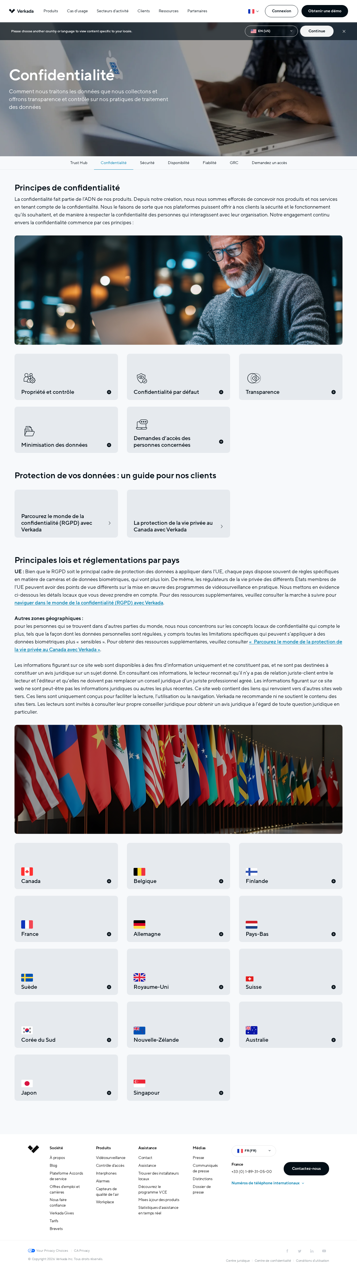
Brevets (56, 1228)
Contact (145, 1157)
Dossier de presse (202, 1189)
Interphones (106, 1173)
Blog (53, 1165)
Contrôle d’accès (110, 1165)
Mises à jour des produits (158, 1199)
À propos (57, 1157)
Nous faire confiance (58, 1202)
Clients (144, 11)
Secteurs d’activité (113, 11)
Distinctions (203, 1179)
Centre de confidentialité (273, 1260)
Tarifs (54, 1221)
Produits (51, 11)
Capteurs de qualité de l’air (107, 1191)
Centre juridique (238, 1260)
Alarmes (103, 1181)
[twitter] (300, 1251)
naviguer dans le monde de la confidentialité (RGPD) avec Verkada (89, 602)
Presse (198, 1157)
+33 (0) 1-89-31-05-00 (251, 1171)
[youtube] (324, 1251)
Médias (199, 1148)
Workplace (105, 1202)
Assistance (147, 1148)
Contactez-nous (306, 1168)
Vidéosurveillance (111, 1157)
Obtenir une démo (324, 11)
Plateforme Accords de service (66, 1176)
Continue (316, 31)
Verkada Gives (62, 1213)
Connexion (281, 11)
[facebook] (287, 1251)
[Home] (33, 1192)
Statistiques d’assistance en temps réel (158, 1210)
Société (56, 1148)
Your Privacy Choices (52, 1250)
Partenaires (197, 11)
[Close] (344, 31)
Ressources (168, 11)
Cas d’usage (77, 11)
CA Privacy (82, 1250)
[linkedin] (312, 1251)
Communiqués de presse (205, 1168)
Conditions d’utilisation (312, 1260)
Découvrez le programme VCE (152, 1189)
